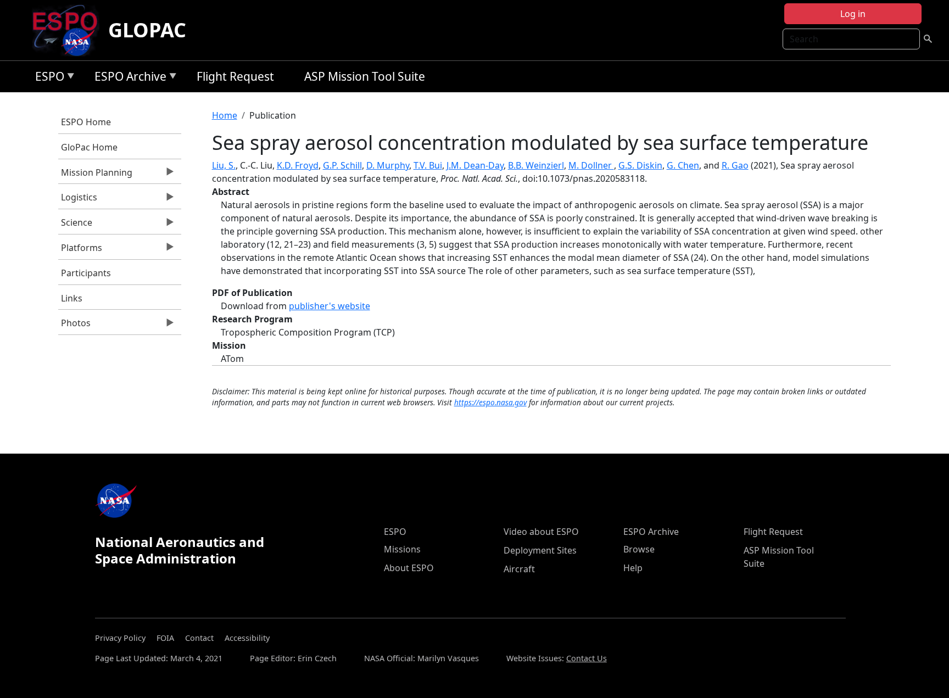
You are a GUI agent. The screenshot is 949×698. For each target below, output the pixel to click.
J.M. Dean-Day (475, 165)
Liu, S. (224, 165)
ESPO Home (86, 122)
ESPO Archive (127, 78)
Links (71, 298)
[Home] (69, 30)
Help (633, 568)
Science (75, 225)
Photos (74, 325)
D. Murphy (387, 165)
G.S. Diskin (640, 165)
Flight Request (235, 76)
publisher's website (329, 306)
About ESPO (409, 568)
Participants (86, 273)
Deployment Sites (540, 550)
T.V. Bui (428, 165)
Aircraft (519, 569)
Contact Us (586, 658)
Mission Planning (95, 175)
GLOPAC (147, 29)
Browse (639, 549)
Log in (853, 14)
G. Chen (683, 165)
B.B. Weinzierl (536, 165)
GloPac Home (89, 147)
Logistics (77, 200)
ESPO (47, 78)
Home (224, 115)
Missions (402, 549)
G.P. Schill (342, 165)
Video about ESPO (541, 532)
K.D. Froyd (298, 165)
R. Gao (735, 165)
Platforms (80, 250)
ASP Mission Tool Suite (364, 76)
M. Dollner (591, 165)
